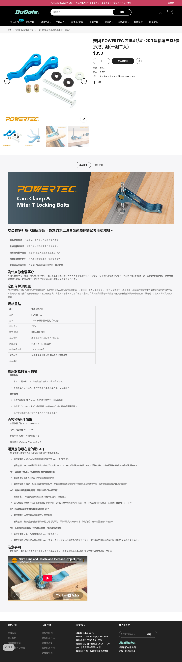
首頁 (10, 30)
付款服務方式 (48, 637)
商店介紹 (12, 637)
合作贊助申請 (14, 643)
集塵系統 (138, 22)
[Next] (84, 81)
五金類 (108, 22)
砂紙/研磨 (122, 22)
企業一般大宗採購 (16, 647)
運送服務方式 (48, 647)
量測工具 (94, 22)
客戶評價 (99, 165)
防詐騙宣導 (47, 653)
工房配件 (60, 22)
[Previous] (7, 81)
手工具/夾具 (77, 22)
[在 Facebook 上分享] (94, 82)
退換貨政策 (47, 643)
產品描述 (83, 165)
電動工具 (30, 22)
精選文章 (153, 22)
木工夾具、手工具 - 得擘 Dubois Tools (117, 76)
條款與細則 (47, 632)
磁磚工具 (45, 22)
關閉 (11, 3)
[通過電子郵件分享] (100, 82)
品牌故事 (12, 632)
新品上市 (16, 22)
